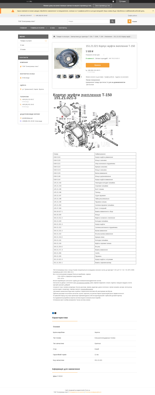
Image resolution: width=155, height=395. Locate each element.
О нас (52, 28)
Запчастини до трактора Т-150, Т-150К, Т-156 (87, 36)
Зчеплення (108, 36)
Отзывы (23, 49)
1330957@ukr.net (27, 118)
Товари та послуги (62, 36)
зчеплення (91, 95)
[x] (55, 313)
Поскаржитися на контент (76, 392)
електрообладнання (87, 289)
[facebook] (53, 313)
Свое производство (102, 6)
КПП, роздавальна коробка (81, 283)
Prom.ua (87, 390)
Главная (23, 28)
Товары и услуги (37, 28)
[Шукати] (112, 21)
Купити (98, 65)
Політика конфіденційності (93, 392)
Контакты (63, 28)
